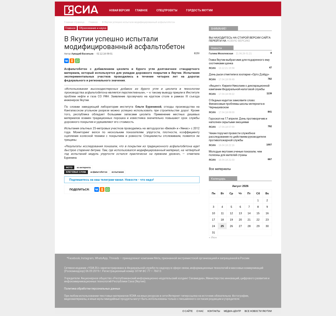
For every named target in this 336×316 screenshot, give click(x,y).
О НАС (200, 311)
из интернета (84, 167)
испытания (118, 172)
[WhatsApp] (77, 60)
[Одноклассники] (72, 60)
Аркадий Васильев (82, 53)
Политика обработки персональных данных (92, 288)
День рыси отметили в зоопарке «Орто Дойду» (239, 74)
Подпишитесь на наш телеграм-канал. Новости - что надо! (111, 179)
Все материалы (220, 169)
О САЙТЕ (187, 311)
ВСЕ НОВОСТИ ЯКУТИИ (258, 311)
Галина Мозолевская (221, 53)
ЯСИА (212, 68)
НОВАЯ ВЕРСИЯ (119, 10)
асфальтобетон (98, 172)
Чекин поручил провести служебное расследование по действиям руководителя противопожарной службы (237, 137)
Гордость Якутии (199, 10)
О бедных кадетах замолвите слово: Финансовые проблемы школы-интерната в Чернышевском (237, 104)
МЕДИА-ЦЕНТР (232, 311)
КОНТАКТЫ (213, 311)
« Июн (213, 237)
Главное (141, 10)
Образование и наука (92, 28)
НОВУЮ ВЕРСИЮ (238, 40)
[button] (267, 10)
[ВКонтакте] (66, 60)
